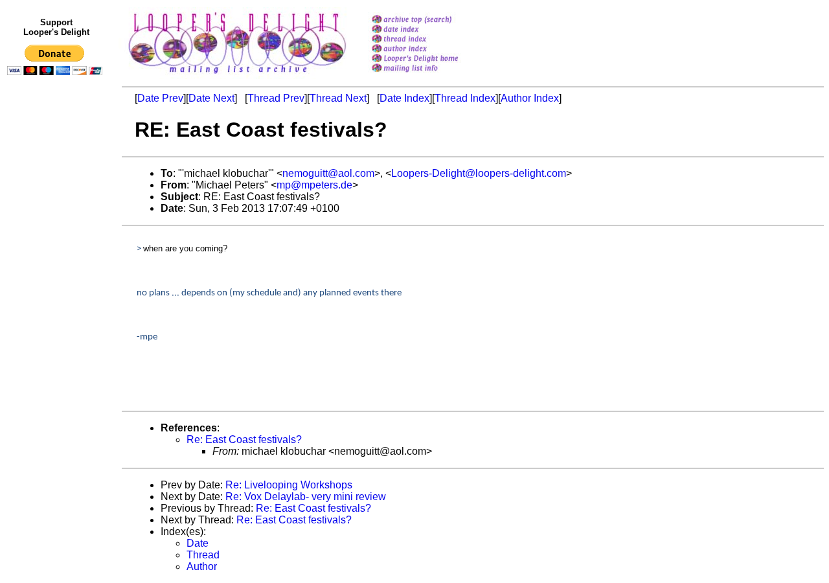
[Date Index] (431, 30)
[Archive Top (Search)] (431, 20)
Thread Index (465, 98)
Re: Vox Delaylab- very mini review (305, 496)
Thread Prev (275, 98)
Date (198, 543)
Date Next (211, 98)
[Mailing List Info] (431, 75)
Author (202, 566)
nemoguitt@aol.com (328, 173)
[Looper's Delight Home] (431, 59)
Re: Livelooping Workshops (288, 484)
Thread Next (338, 98)
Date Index (404, 98)
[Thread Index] (431, 39)
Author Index (530, 98)
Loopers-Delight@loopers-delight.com (478, 173)
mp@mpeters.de (314, 184)
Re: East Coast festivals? (244, 439)
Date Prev (160, 98)
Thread (203, 554)
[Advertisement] (57, 348)
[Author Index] (431, 49)
